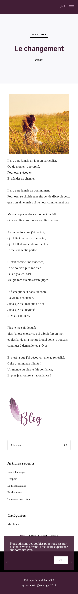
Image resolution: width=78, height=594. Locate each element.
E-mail (32, 536)
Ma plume (39, 34)
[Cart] (60, 7)
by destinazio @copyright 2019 (39, 585)
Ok (61, 560)
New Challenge (16, 472)
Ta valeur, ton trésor (18, 499)
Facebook (42, 536)
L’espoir (12, 478)
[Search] (65, 445)
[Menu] (70, 7)
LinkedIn (54, 536)
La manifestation (16, 485)
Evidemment (14, 492)
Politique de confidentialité (39, 580)
